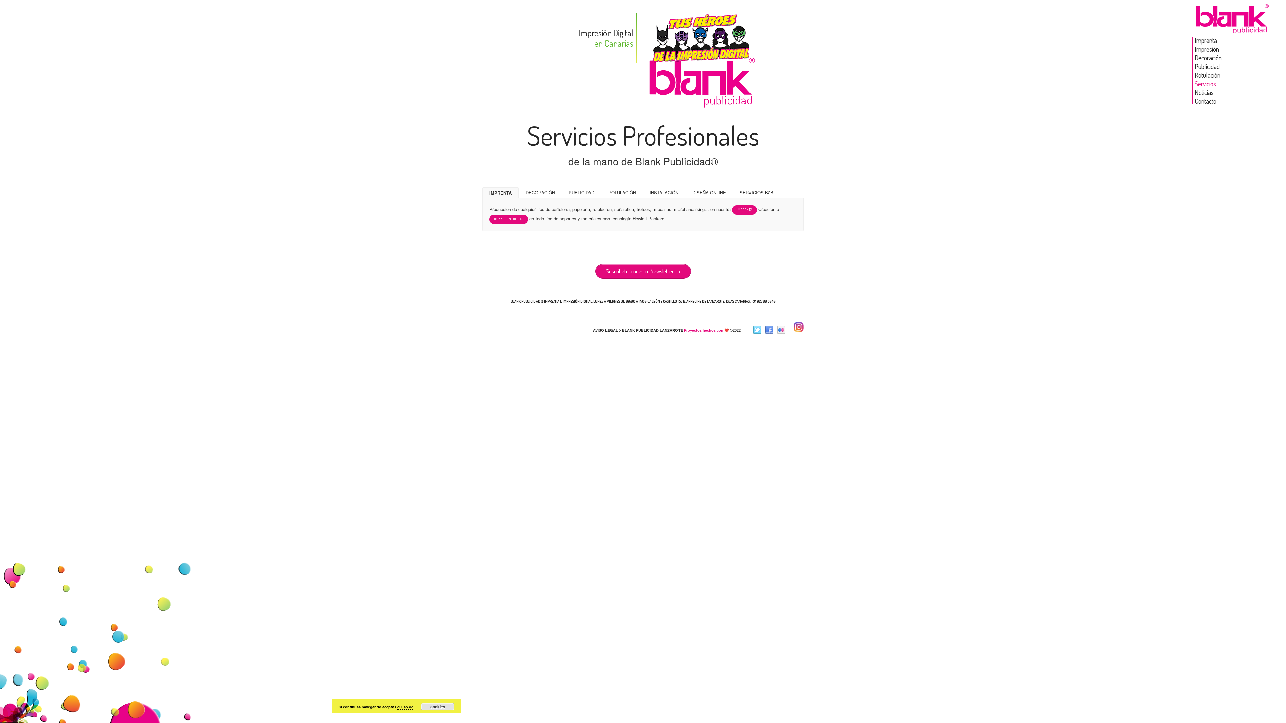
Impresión (1207, 49)
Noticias (1204, 92)
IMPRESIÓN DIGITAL (508, 219)
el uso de (405, 706)
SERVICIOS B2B (756, 192)
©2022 (712, 330)
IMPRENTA (500, 193)
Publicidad (1207, 66)
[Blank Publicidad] (1232, 27)
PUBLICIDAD (581, 192)
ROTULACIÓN (622, 192)
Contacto (1205, 101)
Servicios (1205, 83)
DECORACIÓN (540, 192)
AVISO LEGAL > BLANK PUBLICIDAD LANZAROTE (638, 330)
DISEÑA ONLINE (709, 192)
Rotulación (1207, 75)
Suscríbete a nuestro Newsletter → (643, 271)
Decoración (1208, 57)
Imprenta (1206, 40)
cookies (437, 707)
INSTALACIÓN (664, 192)
